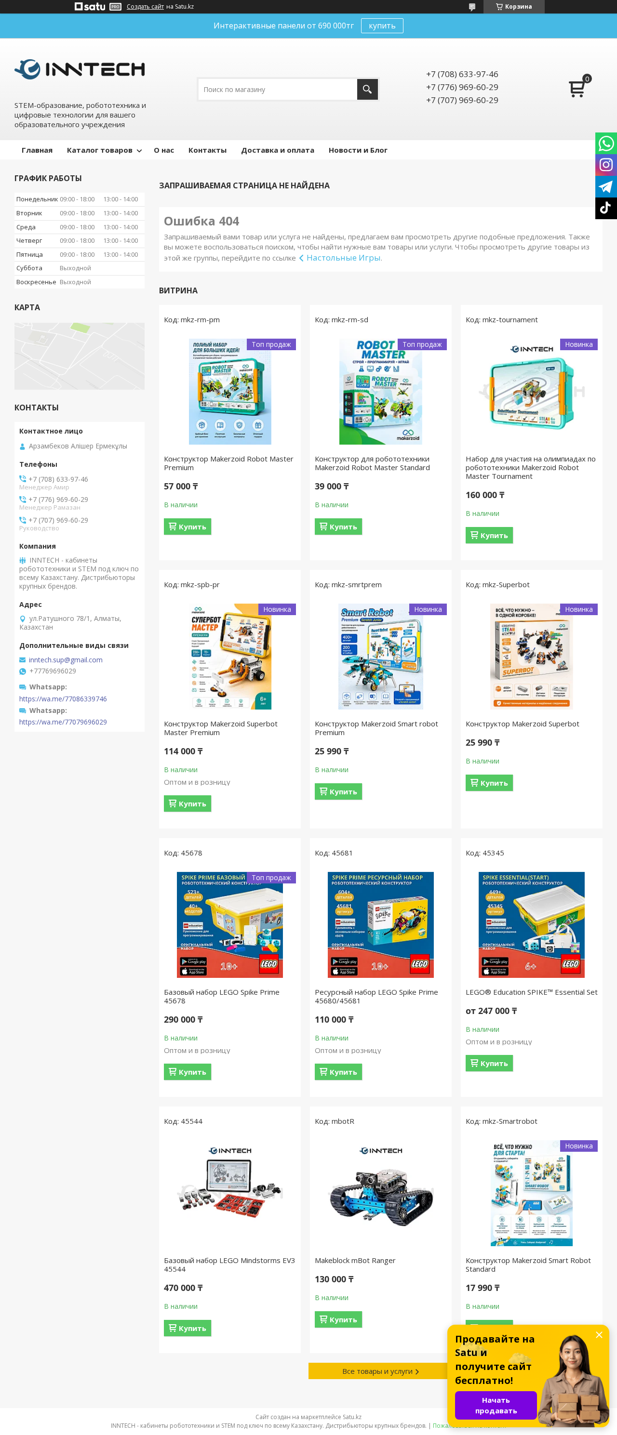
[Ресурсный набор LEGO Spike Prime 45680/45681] (381, 925)
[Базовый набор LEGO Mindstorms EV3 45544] (230, 1193)
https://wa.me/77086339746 (63, 699)
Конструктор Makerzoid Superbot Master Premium (221, 728)
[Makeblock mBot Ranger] (381, 1193)
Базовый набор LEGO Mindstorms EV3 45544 (229, 1264)
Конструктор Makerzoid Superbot (522, 723)
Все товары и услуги (377, 1371)
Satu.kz (352, 1417)
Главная (37, 150)
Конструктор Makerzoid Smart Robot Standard (528, 1264)
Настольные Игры (344, 257)
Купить (192, 526)
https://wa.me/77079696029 (63, 722)
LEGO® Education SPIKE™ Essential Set (532, 991)
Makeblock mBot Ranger (355, 1260)
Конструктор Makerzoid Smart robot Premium (376, 728)
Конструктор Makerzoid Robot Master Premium (229, 463)
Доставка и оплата (277, 150)
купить (382, 25)
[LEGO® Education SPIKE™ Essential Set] (532, 925)
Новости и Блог (358, 150)
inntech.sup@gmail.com (66, 660)
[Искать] (367, 89)
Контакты (207, 150)
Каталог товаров (100, 150)
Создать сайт (145, 6)
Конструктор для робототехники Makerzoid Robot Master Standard (372, 463)
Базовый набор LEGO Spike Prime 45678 (222, 996)
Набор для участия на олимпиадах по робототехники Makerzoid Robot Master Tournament (531, 467)
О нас (164, 150)
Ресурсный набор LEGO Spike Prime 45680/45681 (376, 996)
